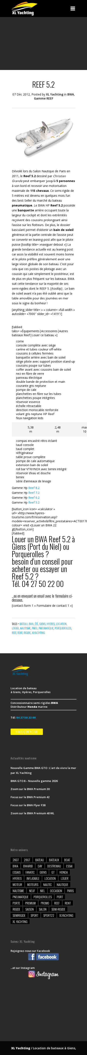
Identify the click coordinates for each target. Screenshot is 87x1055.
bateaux (54, 859)
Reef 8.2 (33, 488)
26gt (16, 859)
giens (42, 623)
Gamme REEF (43, 98)
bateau (23, 623)
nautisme (25, 628)
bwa (31, 623)
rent (20, 632)
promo (45, 903)
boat (67, 859)
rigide (27, 632)
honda (64, 872)
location (61, 623)
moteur (17, 884)
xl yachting (20, 921)
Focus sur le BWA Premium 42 (30, 797)
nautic (47, 884)
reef (14, 632)
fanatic (30, 872)
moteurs (32, 884)
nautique (62, 884)
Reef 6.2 (33, 497)
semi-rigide (58, 909)
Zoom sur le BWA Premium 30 (30, 789)
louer (15, 628)
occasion (56, 890)
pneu (34, 628)
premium (30, 903)
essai (69, 866)
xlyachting (38, 632)
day (40, 866)
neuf (32, 890)
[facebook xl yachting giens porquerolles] (43, 960)
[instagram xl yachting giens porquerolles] (43, 979)
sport (34, 915)
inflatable (33, 878)
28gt (27, 859)
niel (42, 890)
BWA (70, 94)
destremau (54, 866)
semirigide (19, 915)
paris (70, 890)
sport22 (48, 915)
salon (42, 909)
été (36, 623)
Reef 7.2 (33, 493)
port (60, 896)
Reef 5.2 (33, 502)
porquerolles (63, 628)
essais (16, 872)
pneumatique (46, 628)
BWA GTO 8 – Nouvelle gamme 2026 (34, 781)
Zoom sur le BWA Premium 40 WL (32, 813)
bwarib (28, 866)
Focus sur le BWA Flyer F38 (28, 805)
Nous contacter (27, 731)
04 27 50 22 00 (26, 717)
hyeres (51, 623)
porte (16, 903)
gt (53, 872)
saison (29, 909)
